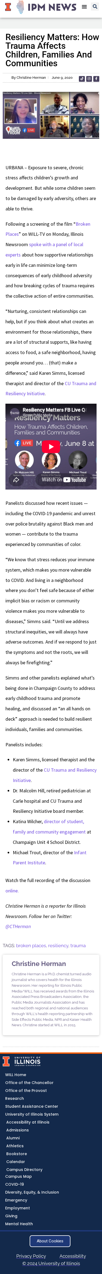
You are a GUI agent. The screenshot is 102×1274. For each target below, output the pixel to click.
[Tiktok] (82, 79)
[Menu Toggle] (84, 6)
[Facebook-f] (96, 79)
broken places (31, 945)
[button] (95, 6)
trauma (78, 945)
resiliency (58, 945)
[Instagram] (89, 79)
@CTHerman (18, 926)
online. (12, 890)
